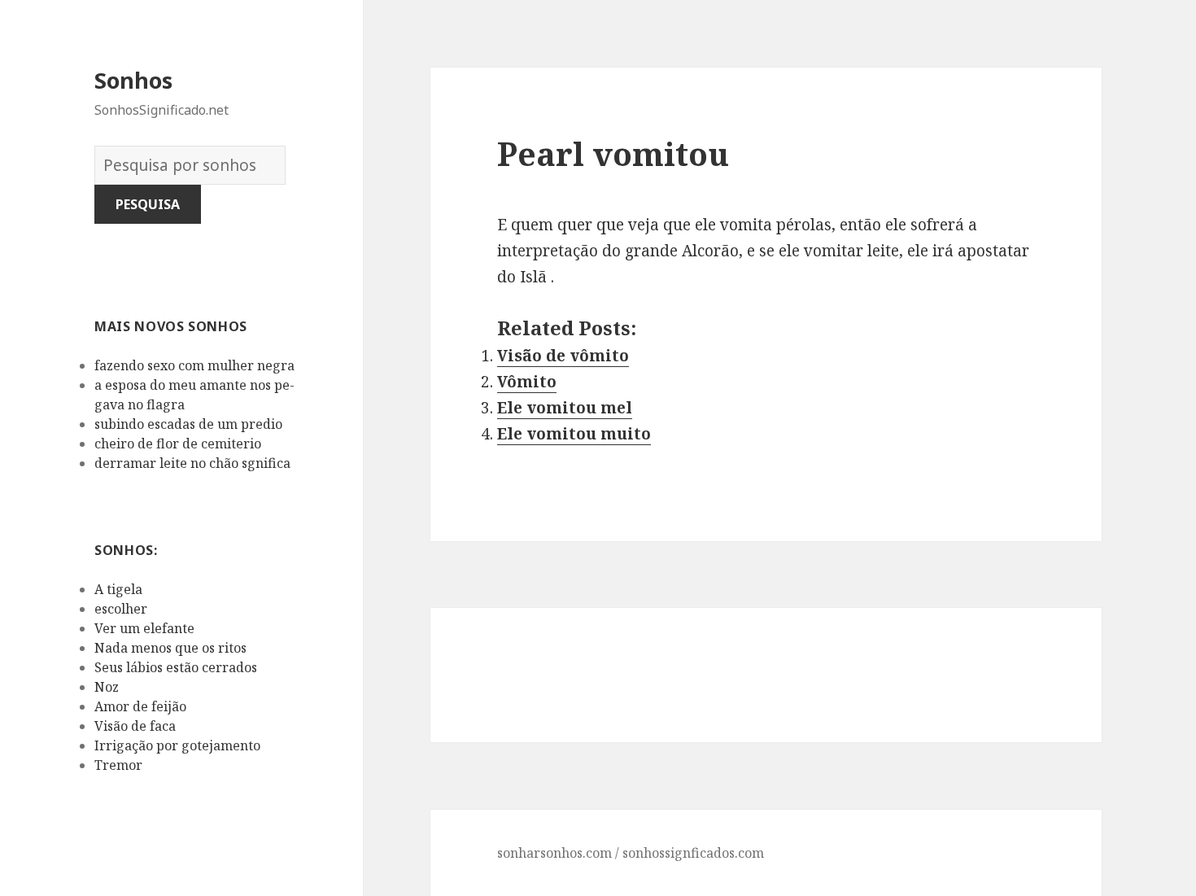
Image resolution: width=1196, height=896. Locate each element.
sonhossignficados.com (693, 853)
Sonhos (133, 80)
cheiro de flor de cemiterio (177, 443)
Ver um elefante (144, 628)
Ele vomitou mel (564, 407)
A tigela (118, 589)
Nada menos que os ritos (170, 648)
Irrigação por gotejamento (177, 745)
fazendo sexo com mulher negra (194, 365)
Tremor (118, 765)
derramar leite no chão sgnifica (192, 463)
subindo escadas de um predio (188, 424)
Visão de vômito (563, 355)
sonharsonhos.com (554, 853)
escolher (120, 609)
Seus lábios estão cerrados (175, 667)
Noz (106, 687)
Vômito (527, 381)
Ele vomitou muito (574, 433)
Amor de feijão (140, 706)
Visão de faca (135, 726)
